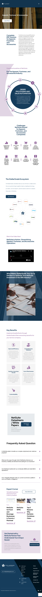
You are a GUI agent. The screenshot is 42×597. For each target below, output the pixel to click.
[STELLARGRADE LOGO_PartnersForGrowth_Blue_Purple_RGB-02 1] (8, 564)
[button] (29, 282)
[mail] (40, 590)
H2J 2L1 (22, 575)
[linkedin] (38, 590)
